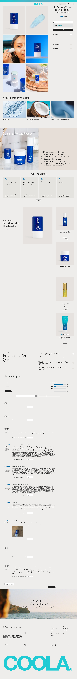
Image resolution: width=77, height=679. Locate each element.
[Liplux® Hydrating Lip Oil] (65, 289)
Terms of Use (65, 626)
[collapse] (71, 35)
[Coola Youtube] (52, 645)
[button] (17, 531)
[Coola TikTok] (62, 645)
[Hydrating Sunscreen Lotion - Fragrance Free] (65, 324)
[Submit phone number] (24, 644)
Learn (8, 3)
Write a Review (8, 391)
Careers (52, 635)
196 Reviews (65, 16)
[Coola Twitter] (65, 645)
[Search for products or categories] (60, 3)
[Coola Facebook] (58, 645)
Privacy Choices (65, 633)
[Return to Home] (38, 4)
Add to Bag (63, 29)
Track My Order (54, 628)
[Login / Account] (68, 3)
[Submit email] (24, 632)
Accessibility (65, 630)
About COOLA (38, 200)
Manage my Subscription (55, 633)
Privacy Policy (65, 628)
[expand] (71, 44)
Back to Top (51, 587)
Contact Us (53, 626)
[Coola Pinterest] (68, 645)
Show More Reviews (9, 584)
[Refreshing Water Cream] (65, 253)
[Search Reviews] (36, 396)
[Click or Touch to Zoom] (14, 20)
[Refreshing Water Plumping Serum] (65, 218)
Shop (4, 3)
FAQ (52, 630)
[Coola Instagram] (55, 645)
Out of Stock (65, 344)
